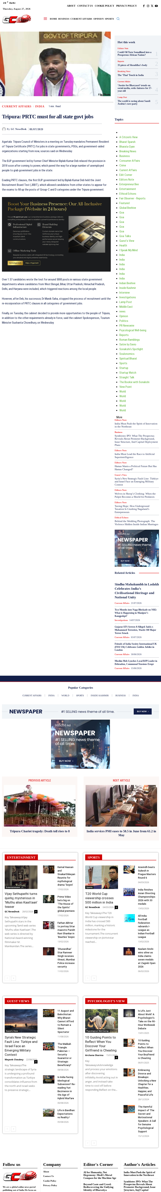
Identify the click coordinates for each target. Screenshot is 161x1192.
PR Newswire (126, 325)
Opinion (123, 316)
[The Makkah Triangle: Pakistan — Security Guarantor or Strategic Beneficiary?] (48, 1046)
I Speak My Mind (128, 250)
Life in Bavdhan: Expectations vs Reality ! (66, 1114)
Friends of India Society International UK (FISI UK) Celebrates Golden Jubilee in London (136, 647)
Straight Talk (126, 377)
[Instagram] (148, 6)
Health (123, 245)
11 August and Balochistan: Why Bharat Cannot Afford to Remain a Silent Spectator (66, 1021)
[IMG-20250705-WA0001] (56, 275)
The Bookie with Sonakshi (134, 382)
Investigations (127, 297)
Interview (124, 292)
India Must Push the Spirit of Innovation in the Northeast (136, 425)
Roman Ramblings (129, 339)
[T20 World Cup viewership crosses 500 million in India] (101, 877)
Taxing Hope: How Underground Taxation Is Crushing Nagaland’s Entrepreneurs (132, 509)
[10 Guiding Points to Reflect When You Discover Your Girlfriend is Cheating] (101, 1021)
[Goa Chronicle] (16, 19)
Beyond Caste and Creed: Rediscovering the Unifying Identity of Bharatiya (98, 1187)
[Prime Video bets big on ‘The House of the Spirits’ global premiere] (48, 899)
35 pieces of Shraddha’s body (132, 65)
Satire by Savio (127, 344)
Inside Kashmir (127, 288)
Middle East (126, 306)
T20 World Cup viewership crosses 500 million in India (99, 898)
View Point (125, 387)
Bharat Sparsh (127, 142)
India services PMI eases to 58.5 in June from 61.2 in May (121, 833)
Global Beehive (127, 208)
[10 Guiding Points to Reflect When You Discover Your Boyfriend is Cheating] (129, 1043)
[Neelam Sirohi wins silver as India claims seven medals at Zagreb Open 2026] (129, 951)
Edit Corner (125, 175)
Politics (123, 321)
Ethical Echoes (127, 193)
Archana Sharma (94, 1055)
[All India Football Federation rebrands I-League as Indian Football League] (129, 918)
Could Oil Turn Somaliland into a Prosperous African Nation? (134, 53)
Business (124, 156)
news (122, 311)
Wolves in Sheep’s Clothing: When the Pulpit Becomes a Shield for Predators (135, 495)
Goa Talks (125, 236)
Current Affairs (16, 106)
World (122, 391)
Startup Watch (127, 372)
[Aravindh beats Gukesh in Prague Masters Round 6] (129, 869)
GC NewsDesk (19, 129)
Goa (121, 212)
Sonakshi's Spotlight (131, 349)
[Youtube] (156, 6)
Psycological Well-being (132, 330)
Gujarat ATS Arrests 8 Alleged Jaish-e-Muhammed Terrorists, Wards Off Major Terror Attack (135, 629)
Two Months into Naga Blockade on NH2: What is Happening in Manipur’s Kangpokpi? (136, 612)
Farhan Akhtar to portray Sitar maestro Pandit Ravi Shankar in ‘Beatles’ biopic (66, 930)
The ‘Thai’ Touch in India (131, 75)
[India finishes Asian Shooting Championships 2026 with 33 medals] (129, 892)
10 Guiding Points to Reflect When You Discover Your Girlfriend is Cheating (101, 1043)
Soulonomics (126, 354)
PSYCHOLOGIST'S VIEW (106, 1001)
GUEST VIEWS (18, 1001)
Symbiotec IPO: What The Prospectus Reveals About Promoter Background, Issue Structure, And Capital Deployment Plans (136, 440)
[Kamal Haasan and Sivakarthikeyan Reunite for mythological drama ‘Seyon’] (48, 869)
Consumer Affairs (129, 160)
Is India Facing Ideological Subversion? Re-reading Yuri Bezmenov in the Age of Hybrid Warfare (67, 1088)
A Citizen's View (128, 137)
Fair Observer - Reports (132, 198)
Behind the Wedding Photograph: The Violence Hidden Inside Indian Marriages (136, 523)
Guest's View (126, 241)
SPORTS (94, 857)
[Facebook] (144, 6)
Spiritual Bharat (128, 358)
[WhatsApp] (98, 129)
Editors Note (123, 48)
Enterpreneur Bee (129, 184)
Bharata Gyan (127, 146)
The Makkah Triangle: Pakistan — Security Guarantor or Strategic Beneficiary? (64, 1055)
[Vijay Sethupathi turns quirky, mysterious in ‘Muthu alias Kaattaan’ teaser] (21, 877)
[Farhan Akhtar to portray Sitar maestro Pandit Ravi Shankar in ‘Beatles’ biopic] (48, 925)
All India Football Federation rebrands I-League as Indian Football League (146, 926)
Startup (123, 368)
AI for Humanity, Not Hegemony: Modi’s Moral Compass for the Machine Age (99, 1175)
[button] (118, 18)
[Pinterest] (89, 129)
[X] (152, 6)
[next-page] (13, 978)
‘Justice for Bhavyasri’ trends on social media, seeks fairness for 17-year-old (135, 88)
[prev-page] (7, 978)
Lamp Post (122, 97)
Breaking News (124, 71)
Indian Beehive (127, 283)
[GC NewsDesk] (4, 129)
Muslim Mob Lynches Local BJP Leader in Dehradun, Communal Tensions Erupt (136, 662)
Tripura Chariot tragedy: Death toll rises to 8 (40, 831)
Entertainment (127, 189)
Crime (122, 165)
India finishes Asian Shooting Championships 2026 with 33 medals (146, 896)
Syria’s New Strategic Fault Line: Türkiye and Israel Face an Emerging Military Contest (136, 481)
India (40, 106)
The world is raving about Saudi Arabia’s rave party (134, 102)
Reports (121, 61)
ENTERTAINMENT (21, 857)
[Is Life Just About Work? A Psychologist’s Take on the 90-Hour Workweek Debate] (129, 1013)
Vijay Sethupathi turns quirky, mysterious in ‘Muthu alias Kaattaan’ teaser (21, 900)
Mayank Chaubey (14, 1059)
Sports (123, 363)
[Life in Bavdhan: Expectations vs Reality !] (48, 1113)
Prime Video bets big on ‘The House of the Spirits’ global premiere (66, 903)
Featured (124, 203)
